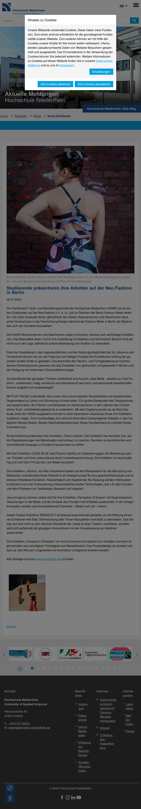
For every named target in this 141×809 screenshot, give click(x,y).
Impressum (67, 65)
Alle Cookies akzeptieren (94, 84)
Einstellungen (101, 71)
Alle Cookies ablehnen (55, 84)
